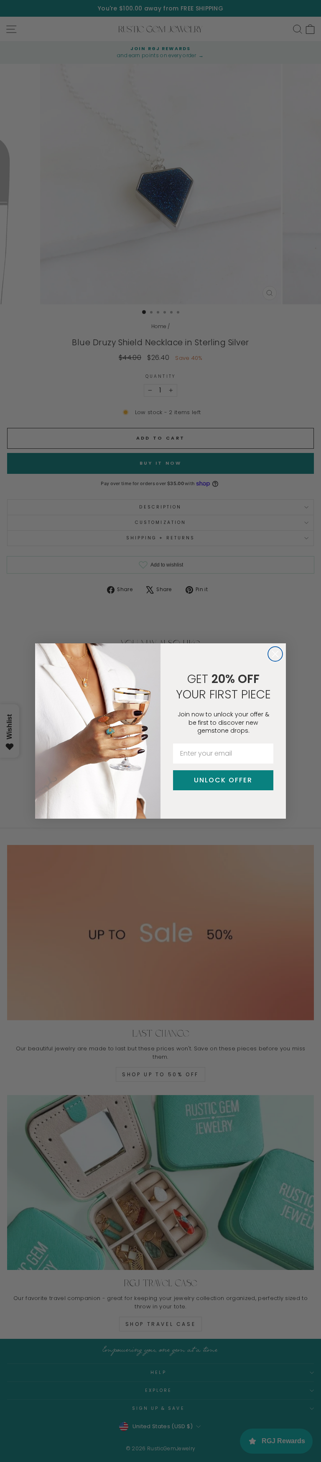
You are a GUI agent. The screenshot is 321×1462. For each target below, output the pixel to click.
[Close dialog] (275, 654)
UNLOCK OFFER (223, 780)
